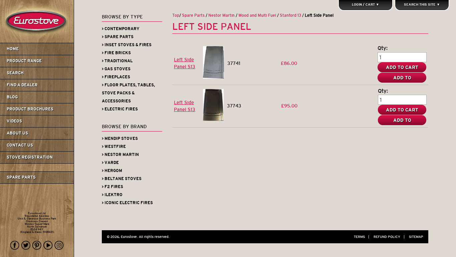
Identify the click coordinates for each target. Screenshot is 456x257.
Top (175, 15)
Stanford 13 (290, 15)
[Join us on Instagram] (59, 245)
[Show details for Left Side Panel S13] (213, 77)
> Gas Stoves (116, 69)
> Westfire (114, 146)
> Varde (110, 162)
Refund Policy (389, 237)
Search (15, 73)
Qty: (383, 48)
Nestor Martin (221, 15)
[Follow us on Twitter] (26, 245)
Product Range (24, 61)
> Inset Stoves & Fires (127, 44)
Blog (12, 97)
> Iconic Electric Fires (127, 202)
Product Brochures (30, 109)
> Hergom (112, 170)
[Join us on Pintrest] (37, 245)
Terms (361, 237)
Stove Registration (30, 157)
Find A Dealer (22, 85)
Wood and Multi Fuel (257, 15)
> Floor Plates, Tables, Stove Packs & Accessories (128, 93)
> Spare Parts (118, 36)
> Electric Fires (120, 109)
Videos (14, 121)
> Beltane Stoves (122, 178)
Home (13, 49)
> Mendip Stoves (120, 138)
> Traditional (117, 61)
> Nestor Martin (120, 154)
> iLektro (112, 194)
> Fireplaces (116, 77)
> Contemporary (121, 28)
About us (17, 133)
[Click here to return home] (38, 41)
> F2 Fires (112, 186)
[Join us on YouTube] (48, 245)
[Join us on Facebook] (15, 245)
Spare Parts (21, 177)
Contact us (20, 145)
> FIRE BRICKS (116, 53)
